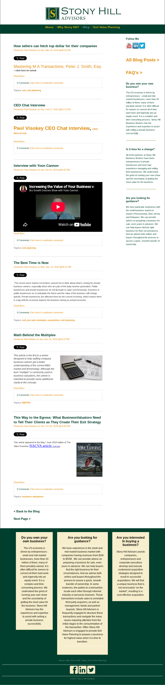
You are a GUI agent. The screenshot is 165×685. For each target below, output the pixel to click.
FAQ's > (134, 72)
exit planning (34, 90)
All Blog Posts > (142, 59)
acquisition (54, 320)
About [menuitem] (49, 27)
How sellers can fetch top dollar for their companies (55, 46)
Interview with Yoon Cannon (36, 166)
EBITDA (26, 402)
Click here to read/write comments (46, 83)
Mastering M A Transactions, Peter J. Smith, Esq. (58, 66)
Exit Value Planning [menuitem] (106, 27)
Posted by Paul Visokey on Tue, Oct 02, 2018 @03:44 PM (42, 426)
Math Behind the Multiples (35, 335)
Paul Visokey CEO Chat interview (52, 128)
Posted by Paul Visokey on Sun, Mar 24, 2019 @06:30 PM (42, 50)
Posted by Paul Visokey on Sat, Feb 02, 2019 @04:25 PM (42, 170)
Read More (19, 76)
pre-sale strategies (37, 320)
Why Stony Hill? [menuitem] (68, 27)
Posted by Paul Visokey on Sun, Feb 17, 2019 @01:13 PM (42, 109)
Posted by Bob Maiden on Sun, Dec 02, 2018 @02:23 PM (41, 339)
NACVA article (40, 446)
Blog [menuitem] (86, 27)
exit (24, 90)
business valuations (32, 496)
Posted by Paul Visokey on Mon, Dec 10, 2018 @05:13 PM (42, 267)
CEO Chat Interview (29, 105)
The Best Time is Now (31, 263)
